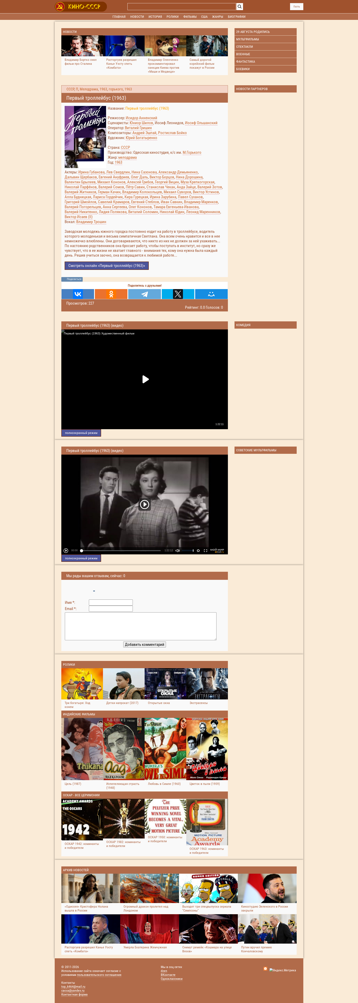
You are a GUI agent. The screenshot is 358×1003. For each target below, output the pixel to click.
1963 (103, 89)
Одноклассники (172, 979)
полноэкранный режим (81, 433)
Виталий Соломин (143, 211)
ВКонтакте (168, 975)
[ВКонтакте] (78, 294)
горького (116, 89)
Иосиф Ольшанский (201, 122)
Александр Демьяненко (178, 172)
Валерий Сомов (111, 187)
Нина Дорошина (189, 177)
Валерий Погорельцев (83, 206)
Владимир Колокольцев (142, 192)
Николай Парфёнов (81, 187)
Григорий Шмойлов (80, 201)
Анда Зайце (186, 187)
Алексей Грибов (140, 182)
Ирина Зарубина (163, 197)
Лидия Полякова (113, 211)
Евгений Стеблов (145, 201)
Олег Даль (139, 177)
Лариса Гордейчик (108, 197)
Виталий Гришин (138, 127)
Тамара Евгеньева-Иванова (176, 206)
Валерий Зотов (209, 187)
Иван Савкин (171, 201)
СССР (70, 89)
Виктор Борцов (162, 177)
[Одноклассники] (111, 294)
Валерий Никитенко (81, 211)
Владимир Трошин (91, 221)
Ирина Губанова (91, 172)
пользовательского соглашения (99, 975)
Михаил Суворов (177, 192)
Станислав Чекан (160, 187)
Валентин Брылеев (80, 182)
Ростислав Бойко (172, 132)
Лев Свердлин (118, 172)
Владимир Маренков (201, 201)
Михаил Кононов (111, 182)
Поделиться (74, 279)
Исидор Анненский (141, 117)
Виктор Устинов (206, 192)
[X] (178, 294)
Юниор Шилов (141, 122)
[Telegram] (144, 294)
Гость (297, 6)
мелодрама (127, 157)
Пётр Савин (135, 187)
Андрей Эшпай (144, 132)
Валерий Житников (80, 192)
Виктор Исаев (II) (79, 216)
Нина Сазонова (144, 172)
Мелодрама (89, 89)
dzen (164, 971)
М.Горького (192, 152)
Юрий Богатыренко (141, 137)
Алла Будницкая (78, 197)
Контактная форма (74, 994)
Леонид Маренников (203, 211)
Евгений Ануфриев (114, 177)
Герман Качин (109, 192)
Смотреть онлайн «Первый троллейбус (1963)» (106, 265)
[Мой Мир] (211, 294)
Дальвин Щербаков (81, 177)
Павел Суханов (190, 197)
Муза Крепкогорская (197, 182)
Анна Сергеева (115, 206)
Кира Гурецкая (136, 197)
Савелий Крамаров (113, 201)
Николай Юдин (172, 211)
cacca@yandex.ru (73, 990)
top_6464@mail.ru (73, 987)
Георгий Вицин (167, 182)
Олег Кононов (140, 206)
